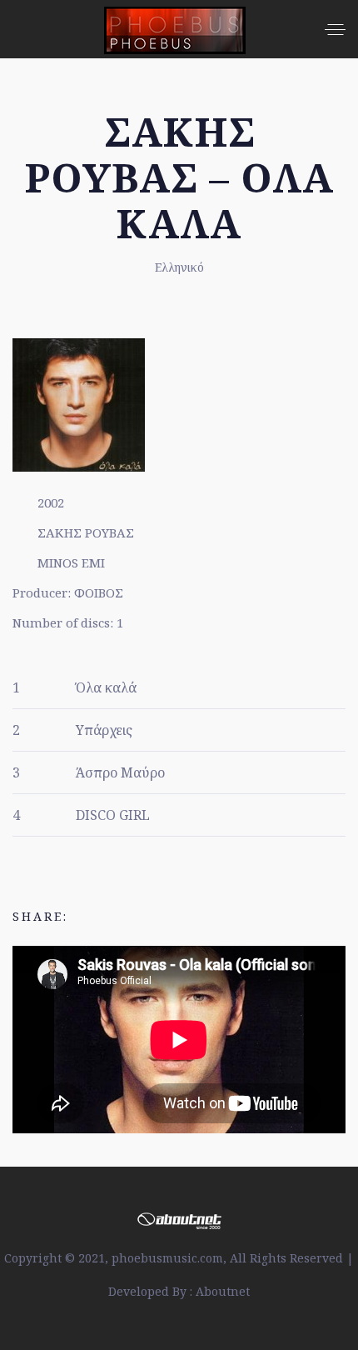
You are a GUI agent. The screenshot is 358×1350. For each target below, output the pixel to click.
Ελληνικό (179, 267)
